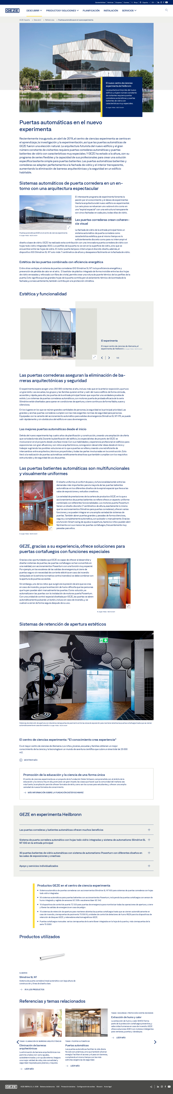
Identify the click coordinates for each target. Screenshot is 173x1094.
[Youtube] (166, 2)
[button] (144, 3)
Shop (136, 2)
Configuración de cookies (86, 1087)
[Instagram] (161, 2)
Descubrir (32, 10)
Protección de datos (68, 1087)
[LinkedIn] (159, 2)
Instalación (111, 10)
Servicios (128, 10)
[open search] (166, 10)
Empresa (118, 2)
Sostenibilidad (100, 2)
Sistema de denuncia (47, 1087)
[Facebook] (164, 2)
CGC (58, 1087)
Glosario (100, 1087)
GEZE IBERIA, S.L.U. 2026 (29, 1087)
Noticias (110, 2)
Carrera (126, 2)
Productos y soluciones (61, 10)
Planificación (91, 10)
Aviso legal (107, 1087)
